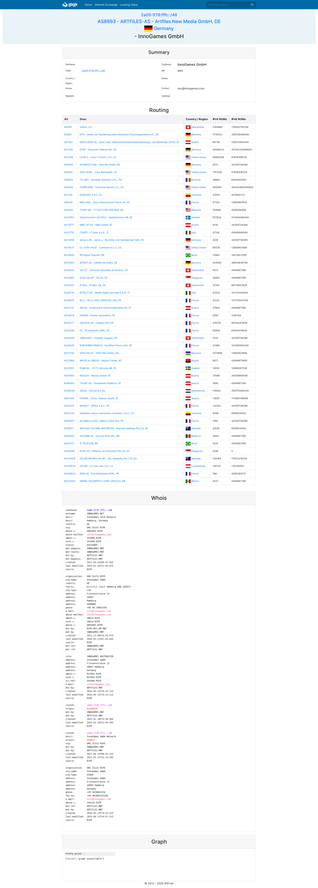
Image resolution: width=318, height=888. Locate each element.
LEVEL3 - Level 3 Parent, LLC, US (98, 157)
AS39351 (69, 368)
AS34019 (69, 315)
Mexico (195, 481)
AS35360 (69, 337)
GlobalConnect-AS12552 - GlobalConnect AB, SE (106, 217)
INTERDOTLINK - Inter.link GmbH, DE (100, 164)
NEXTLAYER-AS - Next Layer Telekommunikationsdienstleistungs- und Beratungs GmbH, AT (129, 142)
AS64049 (69, 451)
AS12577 (69, 224)
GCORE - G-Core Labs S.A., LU (96, 465)
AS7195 (68, 194)
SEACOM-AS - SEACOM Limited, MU (99, 353)
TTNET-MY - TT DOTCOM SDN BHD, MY (102, 209)
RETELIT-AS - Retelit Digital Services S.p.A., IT (105, 292)
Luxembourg (198, 465)
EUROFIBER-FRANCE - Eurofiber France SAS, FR (106, 345)
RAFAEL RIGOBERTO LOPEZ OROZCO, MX (102, 481)
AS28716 (69, 292)
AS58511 (69, 428)
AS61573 (69, 443)
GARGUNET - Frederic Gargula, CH (98, 337)
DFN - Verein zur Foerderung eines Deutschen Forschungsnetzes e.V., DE (119, 134)
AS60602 (69, 435)
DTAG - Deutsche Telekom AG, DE (98, 149)
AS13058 (69, 239)
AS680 (68, 134)
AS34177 (69, 322)
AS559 (68, 127)
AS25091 (69, 285)
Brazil (194, 255)
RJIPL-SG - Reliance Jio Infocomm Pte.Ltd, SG (105, 451)
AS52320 (69, 413)
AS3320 (68, 149)
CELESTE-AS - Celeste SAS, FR (96, 322)
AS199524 (70, 465)
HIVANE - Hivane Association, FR (97, 315)
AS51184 (69, 398)
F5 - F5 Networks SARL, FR (94, 330)
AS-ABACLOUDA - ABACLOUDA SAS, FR (101, 420)
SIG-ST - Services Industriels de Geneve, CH (104, 270)
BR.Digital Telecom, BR (92, 255)
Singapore (196, 277)
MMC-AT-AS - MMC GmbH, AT (96, 224)
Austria (195, 142)
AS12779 (69, 232)
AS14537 (69, 247)
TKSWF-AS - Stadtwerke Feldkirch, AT (100, 383)
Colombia (196, 194)
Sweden (195, 217)
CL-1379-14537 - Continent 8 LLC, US (100, 247)
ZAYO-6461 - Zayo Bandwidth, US (98, 172)
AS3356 (68, 157)
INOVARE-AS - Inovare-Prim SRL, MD (100, 435)
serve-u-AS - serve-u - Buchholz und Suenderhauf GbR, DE (112, 239)
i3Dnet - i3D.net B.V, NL (92, 390)
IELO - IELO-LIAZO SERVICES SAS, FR (100, 300)
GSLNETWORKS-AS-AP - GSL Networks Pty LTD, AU (108, 458)
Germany (163, 28)
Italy (193, 232)
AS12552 (69, 217)
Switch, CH (86, 127)
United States (198, 157)
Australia (196, 428)
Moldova (196, 435)
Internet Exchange (106, 4)
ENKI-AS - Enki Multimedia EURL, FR (99, 473)
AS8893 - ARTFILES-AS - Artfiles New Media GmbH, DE (159, 21)
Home (88, 4)
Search (252, 4)
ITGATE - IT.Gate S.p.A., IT (94, 232)
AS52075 (69, 405)
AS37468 (69, 360)
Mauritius (196, 353)
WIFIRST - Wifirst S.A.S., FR (94, 405)
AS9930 (68, 209)
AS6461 (68, 172)
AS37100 (69, 353)
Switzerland (197, 127)
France (195, 202)
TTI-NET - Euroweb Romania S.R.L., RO (101, 179)
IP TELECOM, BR (89, 443)
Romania (196, 179)
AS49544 (69, 390)
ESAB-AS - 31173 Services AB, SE (98, 368)
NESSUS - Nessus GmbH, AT (95, 375)
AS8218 (68, 202)
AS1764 (68, 142)
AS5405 (68, 164)
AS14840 (69, 255)
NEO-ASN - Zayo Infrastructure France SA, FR (105, 202)
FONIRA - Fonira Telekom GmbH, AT (99, 398)
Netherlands (198, 390)
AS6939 (68, 187)
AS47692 (69, 375)
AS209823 (70, 473)
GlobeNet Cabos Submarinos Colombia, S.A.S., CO (107, 413)
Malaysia (196, 209)
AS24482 (69, 277)
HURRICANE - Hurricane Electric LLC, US (102, 187)
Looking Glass (129, 4)
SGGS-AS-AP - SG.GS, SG (94, 277)
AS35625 (69, 345)
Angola (195, 360)
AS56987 (69, 420)
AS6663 (68, 179)
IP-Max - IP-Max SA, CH (93, 285)
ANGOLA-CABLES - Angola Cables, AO (101, 360)
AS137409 (69, 458)
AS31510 (69, 307)
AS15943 (69, 262)
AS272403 (70, 481)
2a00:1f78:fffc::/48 (159, 14)
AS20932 (69, 270)
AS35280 (69, 330)
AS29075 (69, 300)
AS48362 (69, 383)
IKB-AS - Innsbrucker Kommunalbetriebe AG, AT (105, 307)
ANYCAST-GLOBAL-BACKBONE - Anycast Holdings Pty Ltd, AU (114, 428)
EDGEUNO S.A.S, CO (91, 194)
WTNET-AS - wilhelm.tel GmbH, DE (98, 262)
